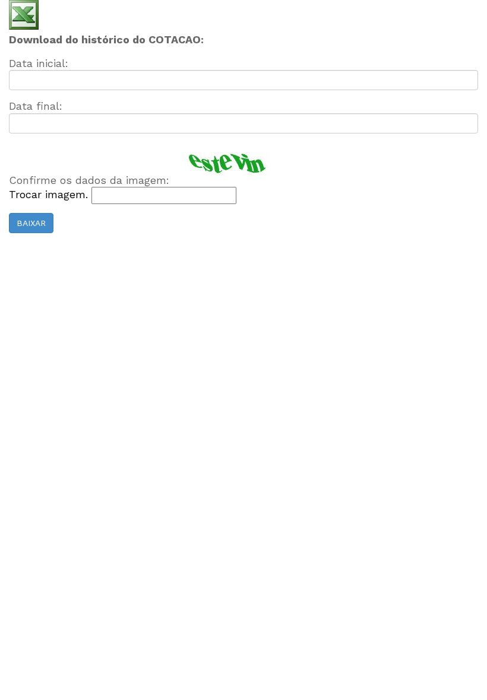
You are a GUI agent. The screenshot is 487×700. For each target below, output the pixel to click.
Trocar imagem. (50, 194)
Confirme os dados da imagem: (89, 180)
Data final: (35, 106)
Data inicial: (38, 63)
